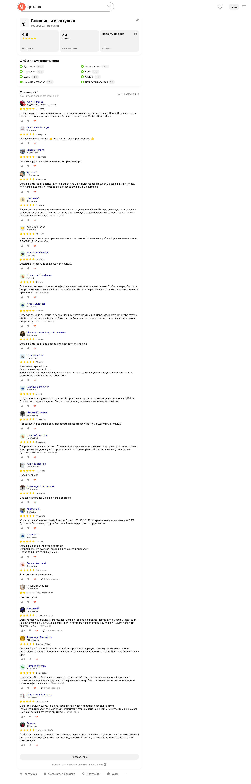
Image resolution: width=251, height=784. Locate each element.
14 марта (40, 493)
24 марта (40, 419)
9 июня (39, 282)
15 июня (40, 259)
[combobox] (65, 6)
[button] (128, 93)
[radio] (22, 120)
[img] (27, 108)
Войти (234, 7)
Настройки (93, 773)
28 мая (39, 310)
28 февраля (42, 570)
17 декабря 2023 (44, 615)
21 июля (40, 205)
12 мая (39, 362)
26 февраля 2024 (44, 730)
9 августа (41, 134)
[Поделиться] (137, 19)
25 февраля (42, 672)
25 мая (39, 339)
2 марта (40, 541)
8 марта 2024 (43, 644)
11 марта (40, 516)
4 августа (41, 157)
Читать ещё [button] (57, 215)
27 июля (40, 108)
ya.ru (115, 773)
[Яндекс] (22, 7)
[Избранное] (220, 7)
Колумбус (31, 773)
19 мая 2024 (42, 701)
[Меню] (244, 6)
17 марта (40, 470)
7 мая (39, 394)
